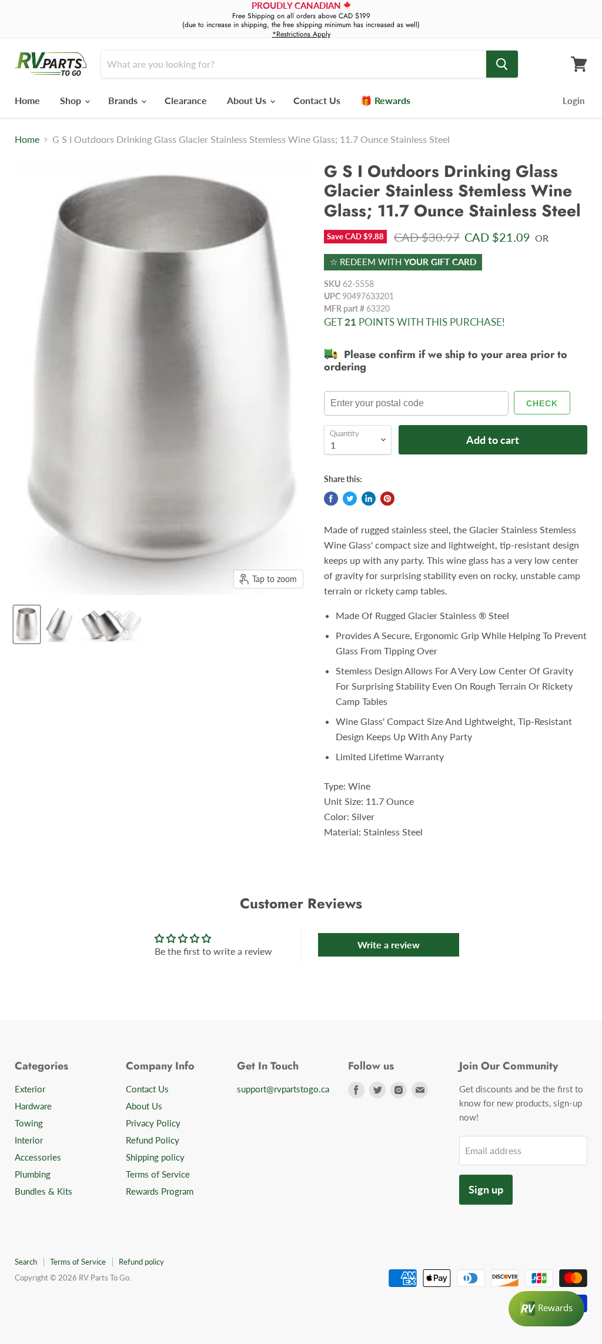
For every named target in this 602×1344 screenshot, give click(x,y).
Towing (29, 1123)
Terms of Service (158, 1174)
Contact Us (316, 100)
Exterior (30, 1089)
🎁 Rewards (385, 100)
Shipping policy (155, 1157)
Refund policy (141, 1261)
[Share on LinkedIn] (369, 499)
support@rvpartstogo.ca (283, 1089)
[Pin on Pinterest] (387, 499)
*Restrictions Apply (301, 34)
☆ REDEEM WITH (403, 261)
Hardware (33, 1106)
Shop (71, 100)
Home (27, 100)
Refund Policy (152, 1140)
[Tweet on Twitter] (350, 499)
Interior (29, 1140)
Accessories (38, 1157)
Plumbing (33, 1174)
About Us (248, 100)
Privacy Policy (153, 1123)
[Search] (502, 64)
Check (542, 403)
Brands (124, 100)
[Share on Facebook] (331, 499)
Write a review (388, 944)
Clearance (186, 100)
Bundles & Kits (43, 1191)
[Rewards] (546, 1308)
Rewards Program (159, 1191)
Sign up (486, 1189)
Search (26, 1261)
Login (573, 100)
